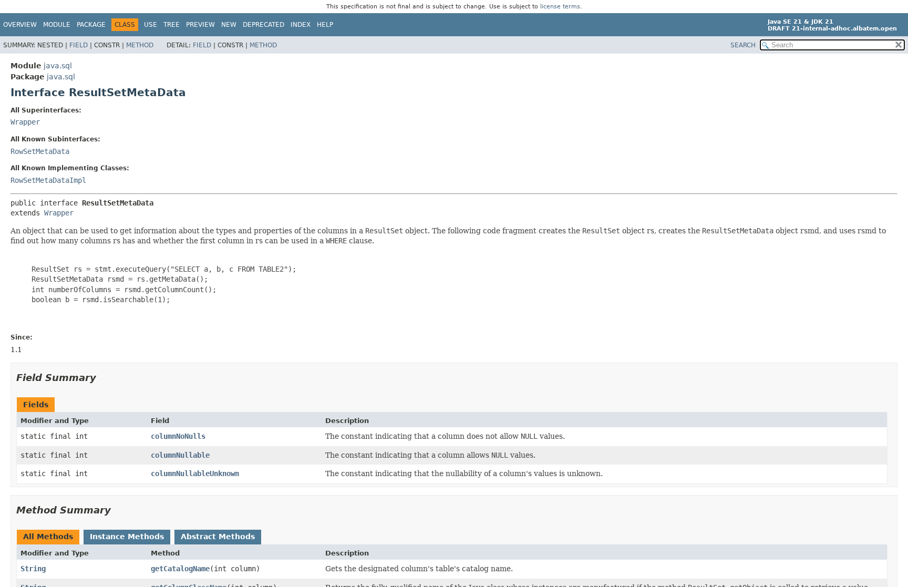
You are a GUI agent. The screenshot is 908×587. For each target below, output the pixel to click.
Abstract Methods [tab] (218, 536)
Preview (200, 24)
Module (56, 24)
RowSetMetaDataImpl (48, 180)
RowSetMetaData (40, 151)
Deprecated (263, 24)
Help (325, 24)
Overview (20, 24)
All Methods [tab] (48, 536)
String (33, 568)
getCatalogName (180, 568)
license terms (560, 6)
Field (78, 45)
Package (91, 24)
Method (139, 45)
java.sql (58, 65)
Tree (171, 24)
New (228, 24)
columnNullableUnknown (195, 473)
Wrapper (25, 122)
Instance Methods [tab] (127, 536)
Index (301, 24)
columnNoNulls (178, 436)
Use (150, 24)
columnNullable (180, 455)
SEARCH (743, 45)
